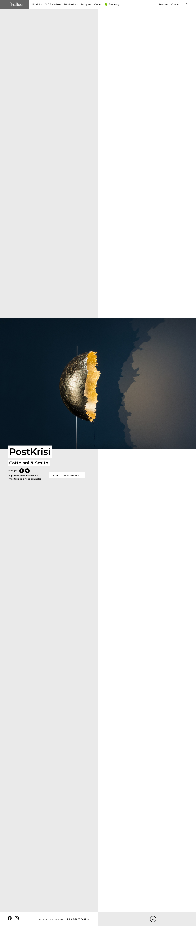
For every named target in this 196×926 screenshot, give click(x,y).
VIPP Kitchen (53, 4)
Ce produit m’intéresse (67, 475)
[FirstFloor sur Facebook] (10, 919)
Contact (176, 4)
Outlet (98, 4)
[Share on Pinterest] (27, 472)
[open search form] (186, 4)
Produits (37, 4)
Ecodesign (114, 4)
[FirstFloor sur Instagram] (17, 919)
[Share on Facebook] (21, 472)
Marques (86, 4)
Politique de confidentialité (51, 919)
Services (163, 4)
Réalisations (71, 4)
